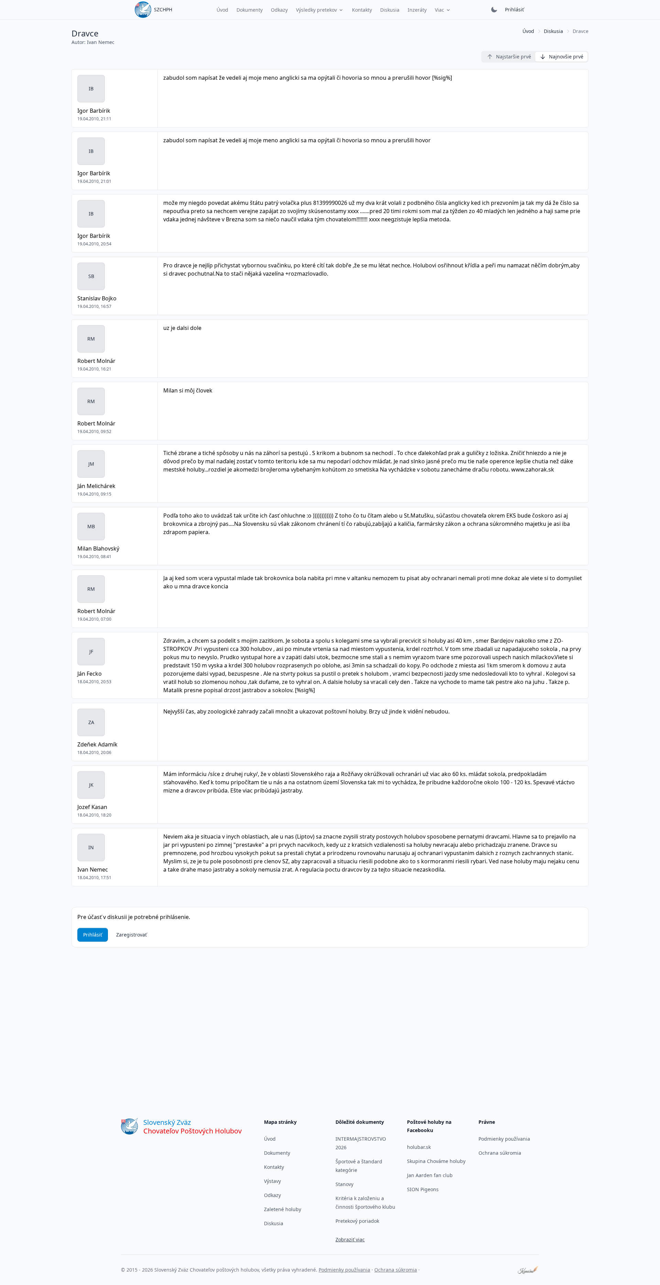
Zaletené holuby (282, 1209)
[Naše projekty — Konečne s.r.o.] (528, 1270)
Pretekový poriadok (357, 1221)
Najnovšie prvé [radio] (566, 56)
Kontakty (274, 1167)
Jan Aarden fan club (430, 1175)
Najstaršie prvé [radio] (513, 56)
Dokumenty (277, 1153)
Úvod (528, 31)
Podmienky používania (504, 1139)
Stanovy (344, 1184)
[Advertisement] (330, 1015)
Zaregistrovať (131, 934)
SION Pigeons (423, 1189)
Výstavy (272, 1181)
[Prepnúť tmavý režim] (494, 9)
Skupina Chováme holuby (436, 1161)
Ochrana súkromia (499, 1153)
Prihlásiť (514, 9)
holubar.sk (419, 1147)
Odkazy (272, 1195)
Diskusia (553, 31)
